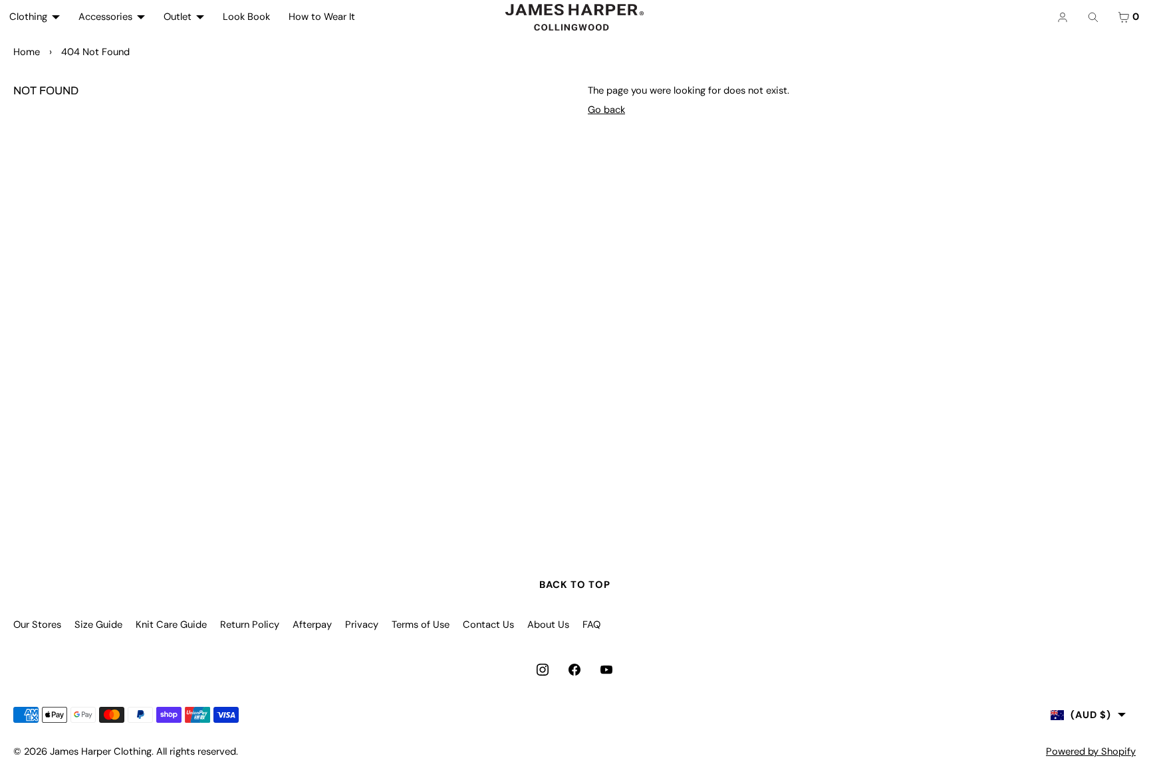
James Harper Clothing (101, 751)
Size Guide (98, 624)
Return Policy (249, 624)
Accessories (105, 16)
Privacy (361, 624)
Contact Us (488, 624)
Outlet (178, 16)
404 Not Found (95, 51)
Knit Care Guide (171, 624)
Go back (606, 109)
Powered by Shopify (1091, 751)
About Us (548, 624)
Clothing (28, 16)
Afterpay (312, 624)
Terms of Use (420, 624)
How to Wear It (322, 16)
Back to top (574, 584)
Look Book (246, 16)
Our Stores (37, 624)
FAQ (591, 624)
